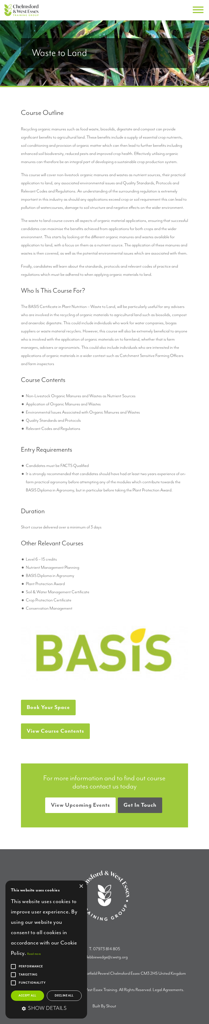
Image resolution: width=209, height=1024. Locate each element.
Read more (34, 954)
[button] (46, 1008)
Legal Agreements (168, 990)
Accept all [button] (27, 995)
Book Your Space (48, 707)
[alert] (46, 950)
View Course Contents (55, 731)
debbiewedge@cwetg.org (106, 957)
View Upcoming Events (80, 805)
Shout (111, 1006)
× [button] (81, 886)
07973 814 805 (106, 949)
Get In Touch (140, 805)
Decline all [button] (64, 995)
